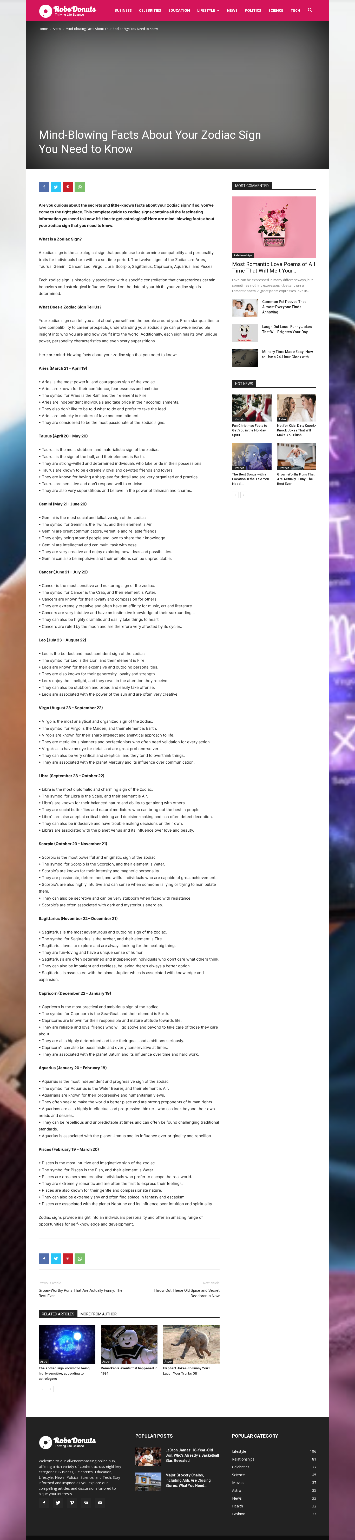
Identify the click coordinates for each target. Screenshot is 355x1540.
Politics (253, 10)
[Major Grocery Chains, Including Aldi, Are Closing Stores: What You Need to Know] (148, 1482)
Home (43, 29)
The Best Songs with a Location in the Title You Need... (250, 479)
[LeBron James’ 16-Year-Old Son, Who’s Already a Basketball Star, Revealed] (148, 1457)
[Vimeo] (72, 1503)
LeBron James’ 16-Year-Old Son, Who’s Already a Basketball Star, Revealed (192, 1455)
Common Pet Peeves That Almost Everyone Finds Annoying (284, 307)
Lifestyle (206, 10)
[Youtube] (100, 1503)
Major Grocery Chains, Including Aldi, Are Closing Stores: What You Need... (188, 1480)
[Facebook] (44, 187)
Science (275, 10)
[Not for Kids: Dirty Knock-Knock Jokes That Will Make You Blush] (297, 408)
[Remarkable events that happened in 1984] (129, 1344)
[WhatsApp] (80, 187)
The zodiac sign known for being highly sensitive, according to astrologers (64, 1373)
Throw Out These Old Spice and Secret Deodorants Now (187, 1293)
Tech (295, 10)
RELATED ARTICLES (58, 1314)
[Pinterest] (68, 187)
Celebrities (150, 10)
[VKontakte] (86, 1503)
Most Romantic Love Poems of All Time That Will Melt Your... (273, 267)
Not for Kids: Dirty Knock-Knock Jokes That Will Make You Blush (296, 430)
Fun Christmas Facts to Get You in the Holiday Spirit (249, 430)
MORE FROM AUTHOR (99, 1314)
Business (123, 10)
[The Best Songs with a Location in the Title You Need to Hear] (252, 456)
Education (179, 10)
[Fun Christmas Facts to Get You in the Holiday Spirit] (252, 408)
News (232, 10)
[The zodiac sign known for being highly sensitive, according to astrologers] (67, 1344)
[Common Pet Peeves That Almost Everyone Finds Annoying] (245, 308)
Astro (57, 29)
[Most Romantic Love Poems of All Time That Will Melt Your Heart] (274, 227)
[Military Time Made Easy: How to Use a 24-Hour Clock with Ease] (245, 358)
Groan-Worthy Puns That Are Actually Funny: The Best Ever (80, 1293)
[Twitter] (56, 187)
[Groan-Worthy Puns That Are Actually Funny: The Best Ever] (297, 456)
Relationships (243, 255)
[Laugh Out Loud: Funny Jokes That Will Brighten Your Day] (245, 333)
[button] (310, 10)
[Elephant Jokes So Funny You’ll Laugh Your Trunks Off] (191, 1344)
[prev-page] (42, 1389)
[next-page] (50, 1389)
